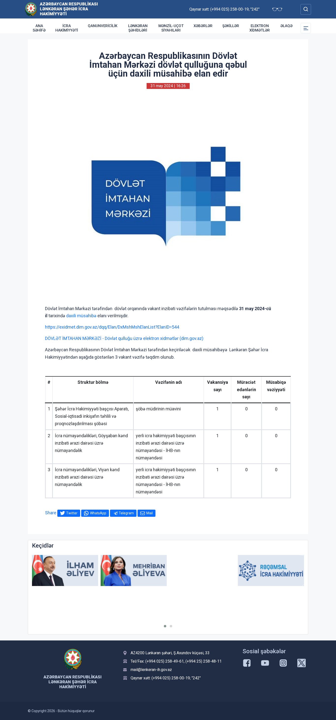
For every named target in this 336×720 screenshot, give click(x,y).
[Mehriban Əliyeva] (134, 570)
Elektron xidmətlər (259, 28)
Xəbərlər (203, 26)
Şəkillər (230, 26)
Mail (149, 513)
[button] (165, 626)
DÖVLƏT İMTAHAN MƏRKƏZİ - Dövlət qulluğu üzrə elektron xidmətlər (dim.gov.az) (124, 338)
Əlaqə (286, 26)
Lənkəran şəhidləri (138, 28)
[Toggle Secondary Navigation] (305, 28)
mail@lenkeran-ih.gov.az (151, 669)
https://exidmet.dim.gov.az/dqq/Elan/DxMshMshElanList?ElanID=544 (112, 327)
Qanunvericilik (102, 26)
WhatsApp (98, 513)
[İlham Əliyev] (65, 570)
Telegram (126, 513)
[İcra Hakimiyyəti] (31, 9)
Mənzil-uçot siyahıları (170, 28)
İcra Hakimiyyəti (66, 28)
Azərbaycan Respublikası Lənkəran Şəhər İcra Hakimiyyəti (69, 8)
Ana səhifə (39, 28)
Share (50, 512)
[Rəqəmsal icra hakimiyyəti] (271, 570)
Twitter (71, 513)
